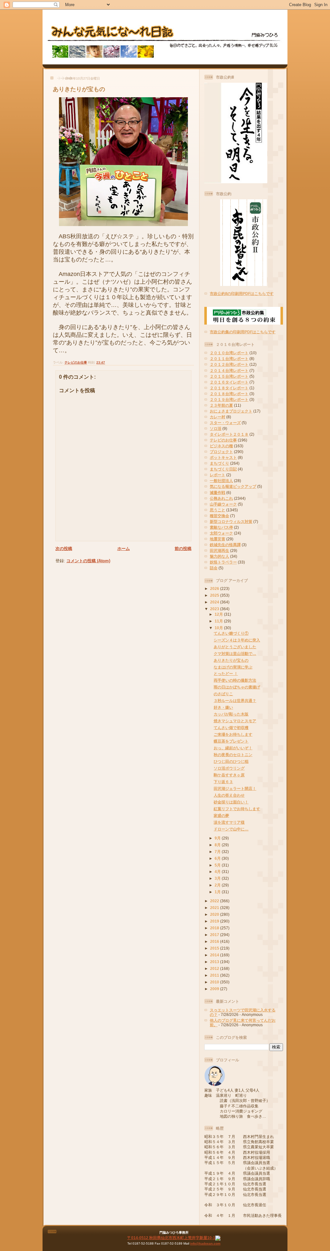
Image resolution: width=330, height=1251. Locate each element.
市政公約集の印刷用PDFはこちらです (243, 332)
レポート (217, 475)
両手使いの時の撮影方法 (235, 680)
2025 (215, 595)
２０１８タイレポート (229, 388)
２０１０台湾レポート (229, 353)
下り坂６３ (223, 782)
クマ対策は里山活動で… (235, 653)
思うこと (217, 510)
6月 (218, 858)
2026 (215, 588)
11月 (219, 621)
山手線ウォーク (223, 504)
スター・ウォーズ (225, 423)
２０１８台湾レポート (229, 394)
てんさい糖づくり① (231, 633)
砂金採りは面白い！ (231, 802)
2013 (215, 962)
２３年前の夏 (221, 405)
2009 (215, 989)
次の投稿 (63, 548)
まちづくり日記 (223, 469)
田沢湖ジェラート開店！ (235, 788)
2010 (215, 982)
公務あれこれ (221, 498)
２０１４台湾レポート (229, 370)
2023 (215, 609)
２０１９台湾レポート (229, 399)
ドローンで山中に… (231, 829)
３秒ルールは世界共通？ (235, 700)
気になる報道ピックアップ (233, 486)
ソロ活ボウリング (229, 768)
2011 (215, 975)
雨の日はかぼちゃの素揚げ (237, 687)
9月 (218, 838)
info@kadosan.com (205, 1243)
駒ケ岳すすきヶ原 (229, 775)
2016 (215, 941)
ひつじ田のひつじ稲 (231, 761)
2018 (215, 928)
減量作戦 (217, 492)
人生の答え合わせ (229, 795)
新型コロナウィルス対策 (231, 521)
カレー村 (217, 417)
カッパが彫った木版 (231, 714)
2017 (215, 935)
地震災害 (217, 539)
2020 (215, 914)
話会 (214, 568)
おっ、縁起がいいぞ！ (233, 748)
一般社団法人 (221, 481)
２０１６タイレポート (229, 382)
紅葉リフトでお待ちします (237, 809)
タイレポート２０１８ (229, 434)
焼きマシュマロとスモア (235, 721)
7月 (218, 851)
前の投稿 (183, 548)
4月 (218, 871)
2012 (215, 968)
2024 (215, 602)
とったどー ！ (226, 673)
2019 (215, 921)
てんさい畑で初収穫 (231, 727)
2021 (215, 907)
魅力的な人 (219, 556)
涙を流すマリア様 (229, 822)
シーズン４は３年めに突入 (237, 640)
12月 (219, 614)
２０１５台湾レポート (229, 376)
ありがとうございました (235, 647)
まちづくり (219, 463)
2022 (215, 901)
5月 (218, 865)
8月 (218, 845)
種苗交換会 (219, 516)
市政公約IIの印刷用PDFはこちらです (242, 293)
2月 (218, 885)
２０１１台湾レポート (229, 358)
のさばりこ (223, 694)
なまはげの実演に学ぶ (233, 667)
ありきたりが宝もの (79, 89)
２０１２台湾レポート (229, 364)
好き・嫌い (223, 707)
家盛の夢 (221, 815)
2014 (215, 955)
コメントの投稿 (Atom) (88, 560)
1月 (218, 892)
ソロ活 (215, 428)
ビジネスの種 (221, 446)
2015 (215, 948)
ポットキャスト (223, 457)
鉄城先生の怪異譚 (225, 545)
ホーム (123, 548)
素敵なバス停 (221, 527)
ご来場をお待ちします (233, 734)
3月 (218, 878)
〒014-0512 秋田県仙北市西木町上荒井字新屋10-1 (171, 1238)
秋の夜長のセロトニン (233, 755)
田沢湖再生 (219, 550)
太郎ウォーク (221, 533)
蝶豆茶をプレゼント (231, 741)
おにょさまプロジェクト (231, 411)
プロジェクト (221, 452)
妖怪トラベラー (223, 562)
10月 (219, 628)
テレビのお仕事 (75, 362)
